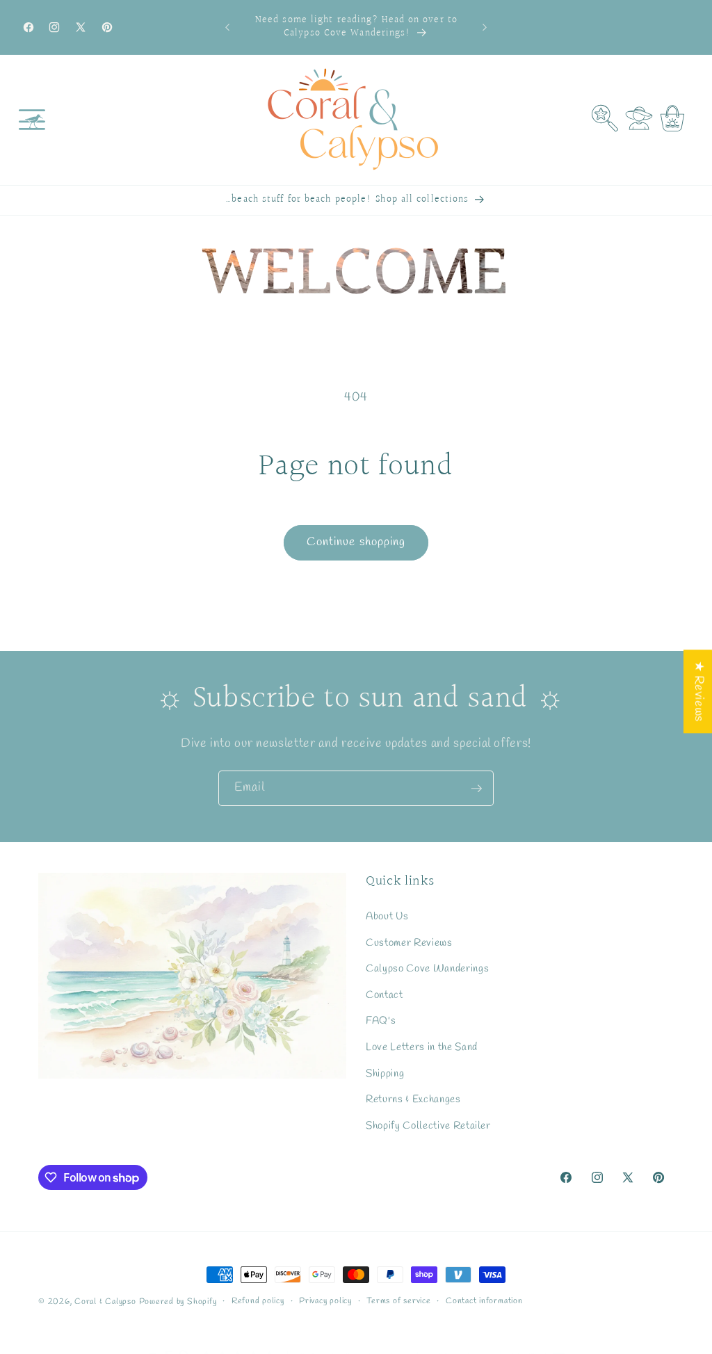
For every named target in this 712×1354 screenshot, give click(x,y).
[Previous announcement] (227, 27)
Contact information (484, 1301)
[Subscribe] (476, 789)
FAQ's (381, 1021)
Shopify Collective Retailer (428, 1126)
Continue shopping (356, 542)
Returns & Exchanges (413, 1099)
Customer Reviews (409, 943)
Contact (384, 995)
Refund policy (258, 1301)
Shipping (385, 1074)
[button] (32, 119)
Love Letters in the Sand (422, 1047)
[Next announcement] (484, 27)
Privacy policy (325, 1301)
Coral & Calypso (105, 1301)
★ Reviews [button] (698, 691)
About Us (387, 917)
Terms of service (398, 1301)
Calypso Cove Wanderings (427, 969)
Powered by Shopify (178, 1301)
